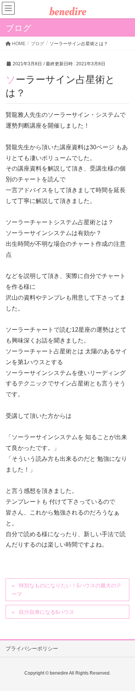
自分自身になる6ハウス (46, 612)
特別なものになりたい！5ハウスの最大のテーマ (67, 589)
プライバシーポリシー (32, 648)
